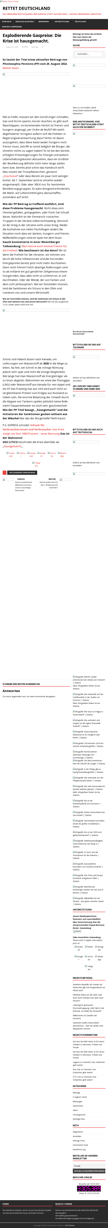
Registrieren (78, 1132)
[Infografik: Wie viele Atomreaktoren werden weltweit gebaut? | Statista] (89, 789)
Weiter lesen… (12, 68)
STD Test (77, 1077)
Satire (75, 1110)
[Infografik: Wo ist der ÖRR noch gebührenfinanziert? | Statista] (89, 835)
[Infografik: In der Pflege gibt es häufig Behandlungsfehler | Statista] (89, 772)
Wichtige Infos (79, 1119)
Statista (76, 688)
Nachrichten (78, 1106)
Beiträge (35, 47)
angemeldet (16, 696)
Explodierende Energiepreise (22, 472)
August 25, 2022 (12, 47)
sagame (76, 1062)
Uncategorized (79, 1114)
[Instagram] (31, 456)
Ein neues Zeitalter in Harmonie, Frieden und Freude (88, 1044)
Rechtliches (80, 21)
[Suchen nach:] (89, 54)
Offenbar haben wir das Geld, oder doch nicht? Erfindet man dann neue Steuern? (88, 998)
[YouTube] (52, 456)
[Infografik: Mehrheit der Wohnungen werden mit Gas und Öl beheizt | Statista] (89, 892)
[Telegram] (36, 465)
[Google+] (41, 456)
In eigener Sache (80, 1097)
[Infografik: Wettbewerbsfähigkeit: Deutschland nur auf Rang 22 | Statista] (89, 846)
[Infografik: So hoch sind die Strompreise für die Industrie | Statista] (89, 858)
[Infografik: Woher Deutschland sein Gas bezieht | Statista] (89, 815)
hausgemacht (12, 446)
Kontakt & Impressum (12, 27)
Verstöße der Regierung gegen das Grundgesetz (74, 1218)
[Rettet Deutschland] (9, 1)
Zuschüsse (10, 176)
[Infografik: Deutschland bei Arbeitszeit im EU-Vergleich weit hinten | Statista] (89, 737)
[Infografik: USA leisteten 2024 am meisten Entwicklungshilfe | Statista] (89, 746)
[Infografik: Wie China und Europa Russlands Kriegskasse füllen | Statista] (89, 881)
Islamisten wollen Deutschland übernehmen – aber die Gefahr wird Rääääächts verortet (88, 1025)
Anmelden (77, 1136)
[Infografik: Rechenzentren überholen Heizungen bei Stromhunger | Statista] (89, 757)
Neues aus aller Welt (25, 21)
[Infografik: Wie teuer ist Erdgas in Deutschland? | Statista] (89, 714)
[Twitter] (21, 456)
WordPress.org (79, 1149)
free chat (76, 1069)
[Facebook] (11, 456)
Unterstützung (62, 21)
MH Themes (70, 1225)
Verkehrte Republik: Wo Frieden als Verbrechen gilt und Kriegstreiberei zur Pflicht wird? (89, 987)
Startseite (6, 21)
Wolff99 (25, 47)
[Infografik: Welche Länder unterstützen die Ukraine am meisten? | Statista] (89, 682)
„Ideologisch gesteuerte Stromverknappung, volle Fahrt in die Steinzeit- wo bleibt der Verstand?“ (88, 1008)
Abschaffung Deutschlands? (66, 1215)
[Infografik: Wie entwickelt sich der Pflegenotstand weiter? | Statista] (89, 780)
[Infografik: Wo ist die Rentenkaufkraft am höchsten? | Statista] (89, 806)
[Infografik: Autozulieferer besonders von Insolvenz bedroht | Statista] (89, 869)
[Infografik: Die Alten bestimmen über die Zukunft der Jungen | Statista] (89, 763)
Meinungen (44, 21)
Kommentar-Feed (80, 1145)
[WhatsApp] (62, 456)
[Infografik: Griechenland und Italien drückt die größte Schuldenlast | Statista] (89, 826)
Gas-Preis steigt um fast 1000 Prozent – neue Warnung (33, 429)
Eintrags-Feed (79, 1140)
